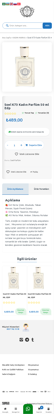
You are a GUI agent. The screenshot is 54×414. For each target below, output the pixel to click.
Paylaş (35, 172)
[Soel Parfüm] (27, 17)
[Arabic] (4, 4)
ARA (47, 25)
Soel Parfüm (15, 160)
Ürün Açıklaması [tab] (15, 189)
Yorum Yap (29, 113)
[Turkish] (19, 4)
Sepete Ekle (35, 145)
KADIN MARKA (19, 38)
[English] (11, 4)
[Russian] (15, 4)
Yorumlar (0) (43, 113)
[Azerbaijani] (8, 4)
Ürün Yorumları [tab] (41, 189)
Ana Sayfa (6, 38)
